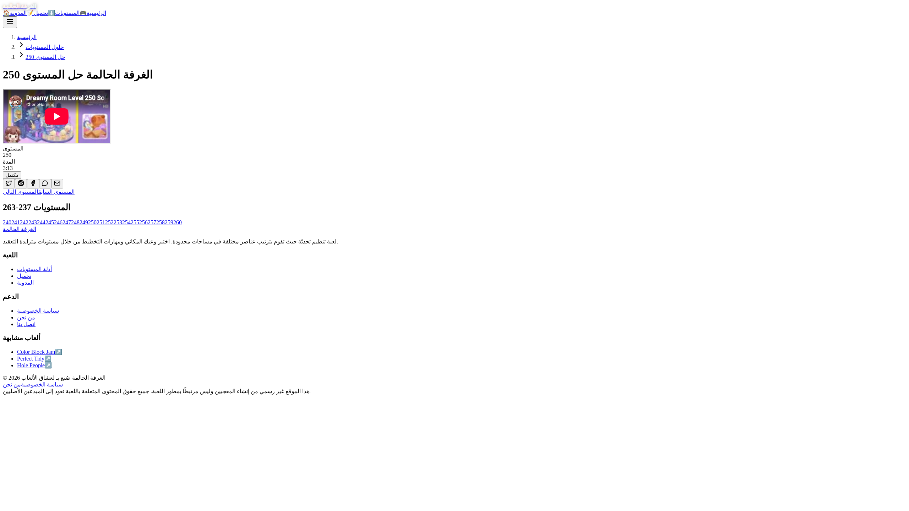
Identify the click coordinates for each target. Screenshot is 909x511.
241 (15, 222)
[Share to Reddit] (21, 183)
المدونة (22, 13)
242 (24, 222)
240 (7, 222)
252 (109, 222)
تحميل (44, 13)
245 (49, 222)
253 (118, 222)
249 (84, 222)
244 (41, 222)
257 (152, 222)
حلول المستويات (45, 47)
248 (75, 222)
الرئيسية (27, 37)
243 (32, 222)
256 (143, 222)
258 (160, 222)
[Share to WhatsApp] (45, 183)
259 (169, 222)
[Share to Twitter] (9, 183)
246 (58, 222)
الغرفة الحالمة (19, 229)
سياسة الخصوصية (42, 384)
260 (177, 222)
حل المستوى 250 (45, 57)
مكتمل (12, 175)
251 (101, 222)
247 (66, 222)
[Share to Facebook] (33, 183)
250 (92, 222)
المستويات (71, 13)
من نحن (12, 384)
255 (135, 222)
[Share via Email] (57, 183)
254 (126, 222)
